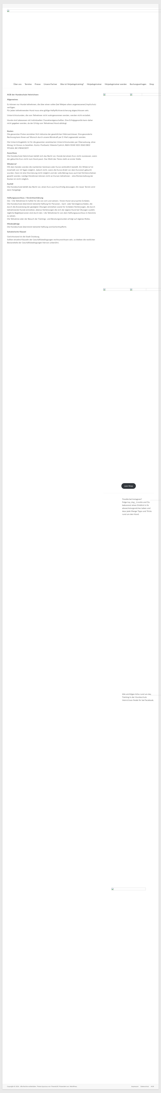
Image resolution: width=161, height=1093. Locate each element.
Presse (38, 84)
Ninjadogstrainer (94, 84)
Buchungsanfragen (138, 84)
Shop (151, 84)
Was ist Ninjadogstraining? (72, 84)
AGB (152, 1086)
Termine (28, 84)
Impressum (134, 1086)
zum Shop (128, 486)
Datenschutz (144, 1086)
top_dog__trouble (135, 502)
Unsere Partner (50, 84)
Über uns (17, 84)
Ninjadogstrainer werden (116, 84)
